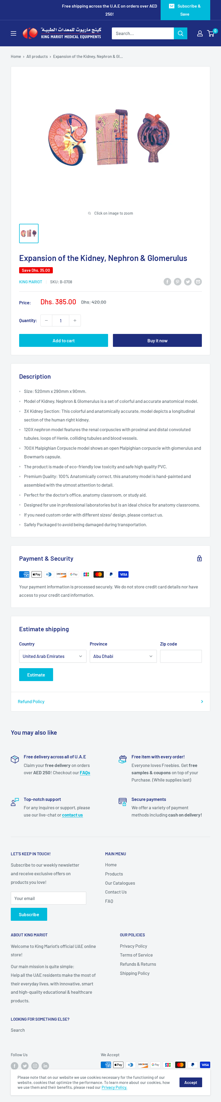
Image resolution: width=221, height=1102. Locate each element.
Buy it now (157, 340)
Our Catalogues (120, 882)
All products (37, 56)
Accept (190, 1082)
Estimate (36, 674)
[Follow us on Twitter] (25, 1066)
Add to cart (64, 340)
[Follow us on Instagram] (35, 1066)
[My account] (200, 33)
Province (98, 643)
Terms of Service (136, 954)
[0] (211, 33)
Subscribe (29, 914)
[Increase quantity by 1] (75, 320)
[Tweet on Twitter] (188, 281)
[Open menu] (13, 33)
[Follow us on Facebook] (14, 1066)
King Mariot (30, 281)
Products (114, 873)
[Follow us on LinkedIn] (45, 1066)
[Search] (180, 33)
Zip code (168, 643)
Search (18, 1030)
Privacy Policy (133, 945)
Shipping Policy (135, 973)
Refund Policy (31, 701)
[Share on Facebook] (167, 281)
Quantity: (28, 320)
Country (26, 643)
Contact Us (116, 891)
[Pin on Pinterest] (177, 281)
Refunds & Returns (138, 964)
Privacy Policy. (114, 1087)
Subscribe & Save (189, 9)
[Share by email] (198, 281)
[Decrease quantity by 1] (46, 320)
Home (16, 56)
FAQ (109, 901)
